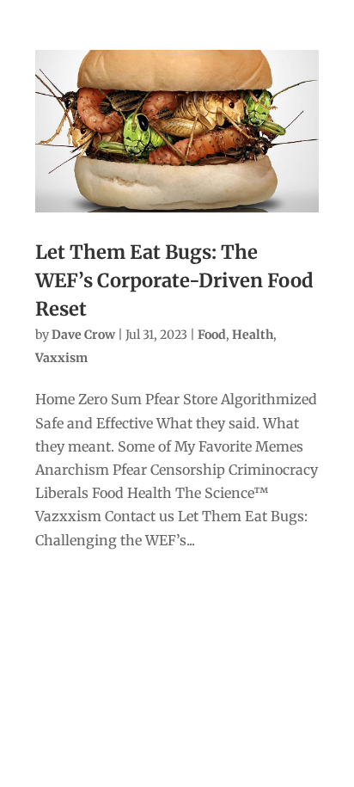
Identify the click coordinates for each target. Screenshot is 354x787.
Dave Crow (83, 334)
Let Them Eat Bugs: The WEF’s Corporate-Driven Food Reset (174, 280)
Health (252, 334)
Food (212, 334)
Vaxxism (61, 358)
